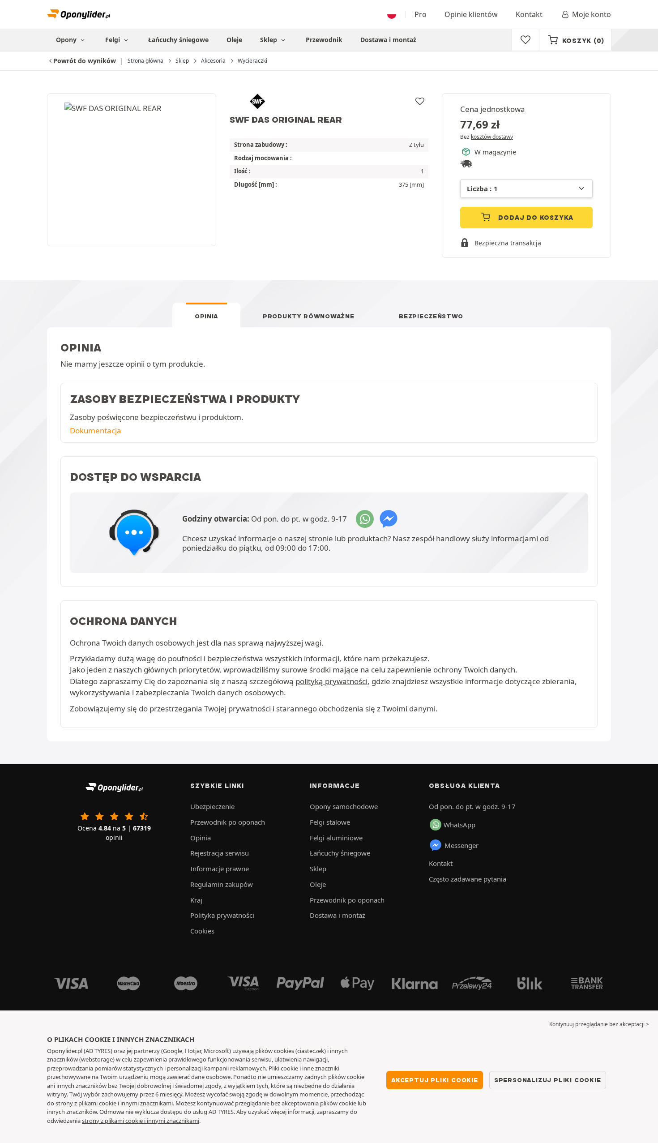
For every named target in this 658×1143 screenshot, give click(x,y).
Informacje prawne (219, 868)
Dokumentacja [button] (95, 430)
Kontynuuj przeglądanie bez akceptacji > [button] (599, 1024)
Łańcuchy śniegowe (178, 39)
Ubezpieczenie (212, 806)
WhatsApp (459, 824)
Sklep (269, 39)
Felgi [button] (113, 39)
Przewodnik (324, 39)
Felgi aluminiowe (336, 837)
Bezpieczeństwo (431, 316)
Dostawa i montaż (388, 39)
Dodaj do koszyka (535, 218)
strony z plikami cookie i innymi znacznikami (114, 1103)
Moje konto (591, 14)
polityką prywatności (331, 681)
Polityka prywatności (222, 915)
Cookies (202, 930)
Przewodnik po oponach (227, 822)
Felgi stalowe (330, 822)
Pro (420, 14)
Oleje (234, 39)
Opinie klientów (471, 14)
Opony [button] (67, 39)
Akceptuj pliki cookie (434, 1079)
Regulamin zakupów (221, 884)
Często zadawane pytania (467, 878)
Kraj (196, 899)
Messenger (461, 845)
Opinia (206, 316)
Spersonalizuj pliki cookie (547, 1079)
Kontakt (529, 14)
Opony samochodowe (344, 806)
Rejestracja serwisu (219, 852)
